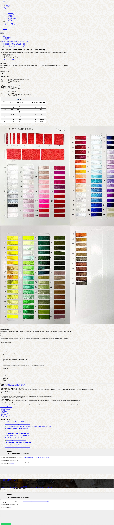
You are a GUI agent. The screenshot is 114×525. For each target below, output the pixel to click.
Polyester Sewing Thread (10, 24)
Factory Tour (7, 5)
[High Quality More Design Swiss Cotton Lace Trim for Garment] (17, 435)
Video (4, 26)
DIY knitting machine (12, 18)
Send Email (2, 490)
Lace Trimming (10, 13)
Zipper (9, 10)
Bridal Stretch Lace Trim (32, 487)
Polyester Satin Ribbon (9, 23)
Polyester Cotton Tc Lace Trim (6, 487)
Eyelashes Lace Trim (41, 487)
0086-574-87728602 (7, 479)
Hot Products (21, 486)
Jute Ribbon (2, 412)
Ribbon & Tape (10, 12)
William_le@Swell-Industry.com (9, 480)
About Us (5, 4)
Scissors (9, 19)
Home (4, 3)
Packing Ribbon (3, 414)
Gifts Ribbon (2, 410)
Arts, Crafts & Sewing (9, 14)
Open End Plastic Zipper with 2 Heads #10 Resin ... (17, 447)
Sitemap (25, 486)
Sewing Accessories (11, 17)
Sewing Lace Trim (15, 487)
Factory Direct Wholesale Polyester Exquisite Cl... (17, 428)
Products (4, 7)
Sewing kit (10, 20)
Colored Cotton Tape (4, 408)
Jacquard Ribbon (3, 411)
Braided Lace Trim (49, 487)
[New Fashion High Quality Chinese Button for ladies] (15, 440)
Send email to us (3, 59)
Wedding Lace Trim (23, 487)
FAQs (4, 28)
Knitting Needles (11, 16)
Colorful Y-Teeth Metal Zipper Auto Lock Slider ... (17, 424)
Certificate (7, 6)
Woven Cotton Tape (4, 416)
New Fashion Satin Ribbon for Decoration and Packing (15, 384)
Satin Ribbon (5, 39)
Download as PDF (10, 59)
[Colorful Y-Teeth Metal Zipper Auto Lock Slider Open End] (16, 421)
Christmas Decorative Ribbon (6, 407)
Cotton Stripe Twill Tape (5, 409)
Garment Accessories (9, 8)
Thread (9, 9)
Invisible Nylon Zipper (9, 22)
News (4, 25)
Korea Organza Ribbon (4, 413)
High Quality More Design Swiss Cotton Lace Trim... (18, 437)
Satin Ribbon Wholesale (5, 415)
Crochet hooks (10, 15)
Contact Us (5, 29)
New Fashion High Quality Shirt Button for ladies (17, 433)
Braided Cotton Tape (4, 406)
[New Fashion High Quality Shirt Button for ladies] (15, 430)
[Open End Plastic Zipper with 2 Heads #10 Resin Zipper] (16, 444)
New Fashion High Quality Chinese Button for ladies (18, 442)
